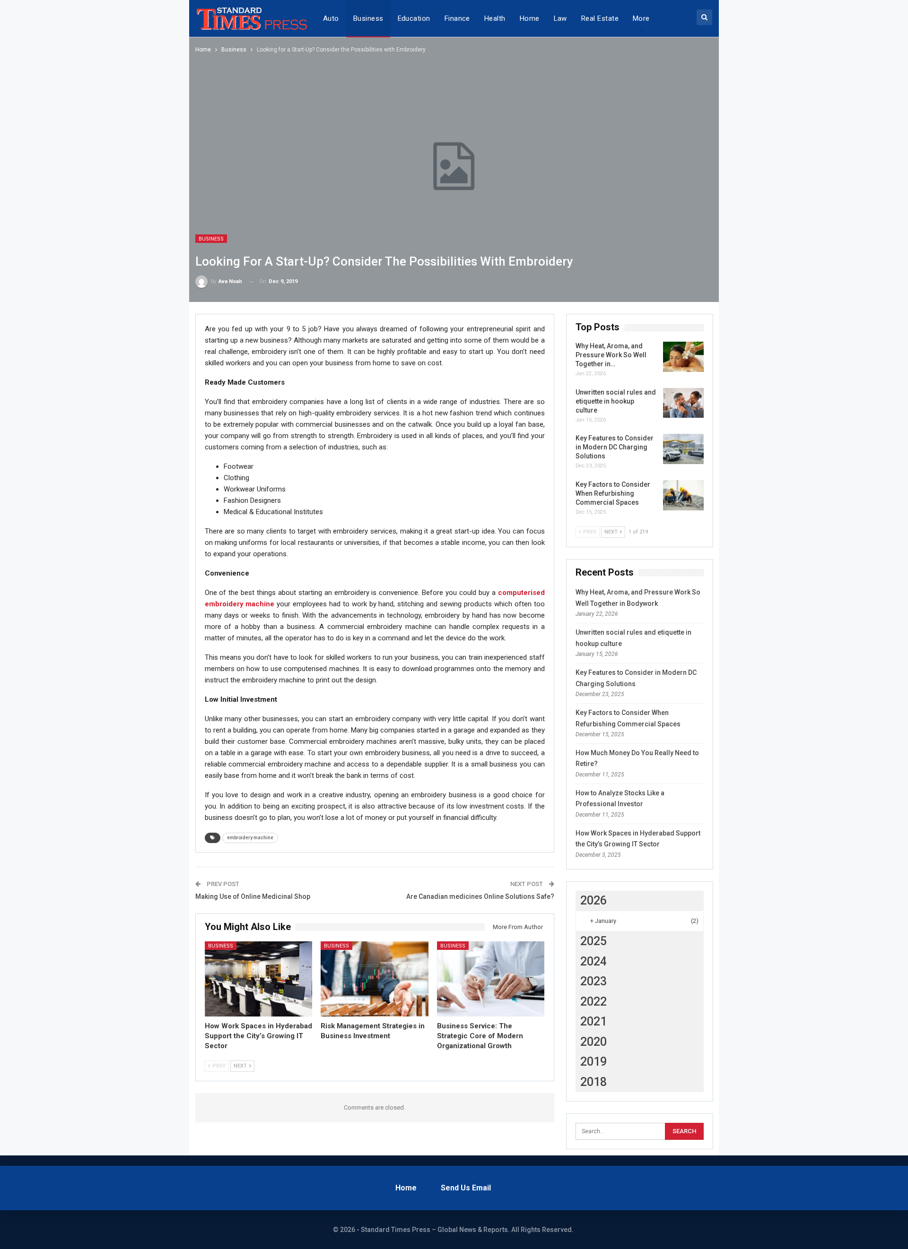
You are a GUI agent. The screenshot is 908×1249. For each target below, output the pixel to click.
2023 (593, 981)
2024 (593, 961)
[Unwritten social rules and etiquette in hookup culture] (683, 403)
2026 (593, 900)
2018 (593, 1082)
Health (495, 18)
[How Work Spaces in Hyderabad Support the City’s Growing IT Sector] (259, 978)
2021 (593, 1021)
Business (368, 18)
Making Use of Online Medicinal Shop (252, 896)
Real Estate (600, 18)
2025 (593, 941)
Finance (457, 18)
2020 (593, 1042)
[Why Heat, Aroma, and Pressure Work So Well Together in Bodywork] (683, 357)
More (641, 18)
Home (530, 18)
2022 (593, 1001)
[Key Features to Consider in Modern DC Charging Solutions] (683, 449)
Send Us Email (466, 1187)
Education (414, 18)
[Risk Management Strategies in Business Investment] (374, 978)
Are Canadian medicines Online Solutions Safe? (480, 896)
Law (560, 18)
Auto (331, 18)
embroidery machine (250, 837)
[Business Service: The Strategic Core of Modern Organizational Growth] (491, 978)
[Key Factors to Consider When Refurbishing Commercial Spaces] (683, 495)
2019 (593, 1061)
